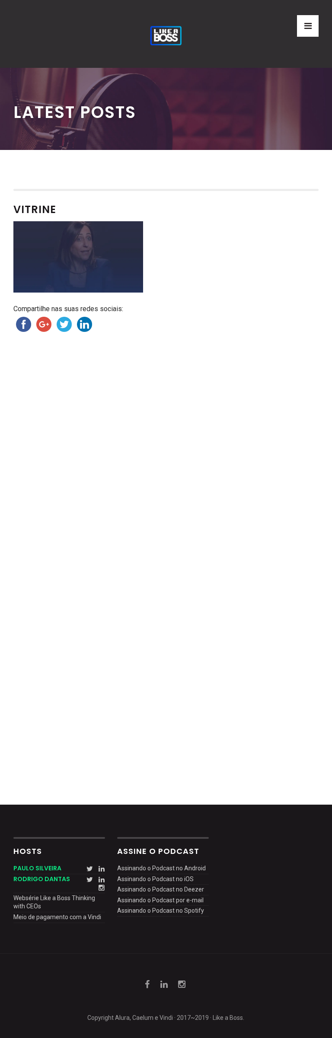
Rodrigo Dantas (41, 879)
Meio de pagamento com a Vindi (57, 917)
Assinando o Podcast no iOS (155, 879)
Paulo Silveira (37, 868)
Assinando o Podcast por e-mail (160, 900)
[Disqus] (166, 468)
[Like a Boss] (165, 33)
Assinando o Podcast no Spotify (160, 910)
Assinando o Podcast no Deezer (160, 889)
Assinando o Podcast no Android (161, 868)
